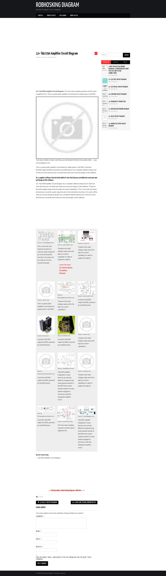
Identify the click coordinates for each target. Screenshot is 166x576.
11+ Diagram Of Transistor (117, 101)
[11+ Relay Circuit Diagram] (105, 117)
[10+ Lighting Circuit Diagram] (105, 95)
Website (39, 547)
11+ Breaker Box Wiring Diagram (119, 109)
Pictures (40, 496)
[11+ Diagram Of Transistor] (105, 102)
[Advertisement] (83, 35)
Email (39, 539)
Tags (125, 62)
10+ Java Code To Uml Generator (83, 502)
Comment (40, 516)
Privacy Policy (51, 15)
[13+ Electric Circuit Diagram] (105, 80)
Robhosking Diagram (57, 5)
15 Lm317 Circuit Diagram (48, 502)
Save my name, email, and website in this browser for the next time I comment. (64, 558)
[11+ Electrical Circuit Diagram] (105, 88)
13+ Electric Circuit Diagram (117, 79)
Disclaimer (62, 15)
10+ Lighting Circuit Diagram (118, 94)
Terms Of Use (74, 15)
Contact (40, 15)
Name (39, 531)
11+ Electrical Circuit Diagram (118, 87)
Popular (106, 62)
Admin (54, 57)
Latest (115, 62)
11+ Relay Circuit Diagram (117, 116)
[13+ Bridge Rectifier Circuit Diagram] (105, 125)
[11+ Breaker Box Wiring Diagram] (105, 110)
